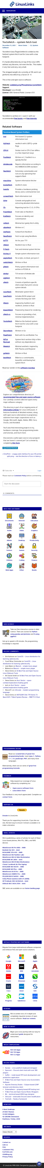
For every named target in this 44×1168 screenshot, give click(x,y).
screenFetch (8, 196)
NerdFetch (7, 236)
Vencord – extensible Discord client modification (22, 1097)
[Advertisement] (22, 598)
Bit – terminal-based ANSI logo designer (19, 1094)
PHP (25, 759)
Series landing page (32, 888)
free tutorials (31, 118)
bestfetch (7, 358)
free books (18, 118)
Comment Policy (20, 476)
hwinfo (6, 189)
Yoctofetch (7, 321)
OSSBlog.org (7, 1154)
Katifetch (7, 216)
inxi (4, 136)
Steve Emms (22, 45)
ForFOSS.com (7, 1152)
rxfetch (6, 223)
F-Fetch (6, 249)
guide (21, 1034)
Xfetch (6, 303)
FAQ (4, 1147)
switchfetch (8, 262)
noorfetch (7, 292)
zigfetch (6, 278)
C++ (10, 759)
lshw (5, 200)
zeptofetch (7, 258)
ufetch (5, 282)
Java (30, 756)
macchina (7, 180)
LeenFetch (7, 296)
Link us (5, 1145)
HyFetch (6, 143)
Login (39, 470)
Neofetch (7, 171)
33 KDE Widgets (8, 1114)
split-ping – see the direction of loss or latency (23, 456)
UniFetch (6, 232)
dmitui (5, 274)
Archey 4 (6, 254)
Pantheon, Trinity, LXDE (11, 1119)
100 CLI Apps (15, 1055)
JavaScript (19, 759)
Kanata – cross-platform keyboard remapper (21, 1068)
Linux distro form (19, 791)
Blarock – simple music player (26, 666)
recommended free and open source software (21, 397)
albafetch (7, 227)
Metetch (6, 346)
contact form (7, 797)
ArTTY (5, 240)
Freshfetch (7, 212)
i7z (4, 207)
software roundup (27, 368)
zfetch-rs (6, 314)
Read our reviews (29, 1018)
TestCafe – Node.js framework (16, 1099)
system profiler (11, 448)
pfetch (6, 267)
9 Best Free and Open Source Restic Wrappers (21, 1092)
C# (13, 759)
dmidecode (7, 164)
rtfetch (6, 245)
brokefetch (7, 185)
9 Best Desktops (8, 1109)
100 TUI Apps (15, 1052)
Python (37, 756)
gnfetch (6, 353)
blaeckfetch (8, 310)
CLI (31, 45)
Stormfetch (7, 331)
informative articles (11, 410)
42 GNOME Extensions (10, 1117)
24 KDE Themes (8, 1112)
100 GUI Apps (15, 1050)
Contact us (6, 1142)
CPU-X (5, 150)
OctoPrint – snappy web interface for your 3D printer (22, 454)
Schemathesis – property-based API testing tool (22, 1089)
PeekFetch (7, 335)
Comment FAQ (8, 1150)
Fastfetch (7, 157)
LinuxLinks (32, 1165)
